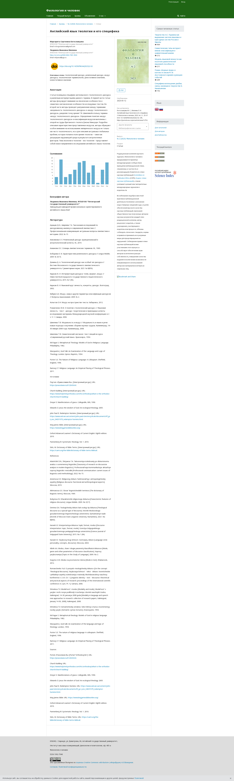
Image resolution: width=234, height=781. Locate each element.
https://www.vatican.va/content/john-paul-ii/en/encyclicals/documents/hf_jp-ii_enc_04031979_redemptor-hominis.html (80, 689)
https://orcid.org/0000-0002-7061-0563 (63, 55)
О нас (101, 16)
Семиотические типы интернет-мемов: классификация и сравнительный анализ (168, 50)
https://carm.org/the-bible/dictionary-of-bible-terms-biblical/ (73, 450)
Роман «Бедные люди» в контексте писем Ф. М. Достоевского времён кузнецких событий (168, 74)
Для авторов (160, 131)
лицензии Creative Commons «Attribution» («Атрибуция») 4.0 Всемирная (104, 762)
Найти (182, 16)
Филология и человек (63, 10)
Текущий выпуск (64, 16)
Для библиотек (161, 135)
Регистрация (174, 2)
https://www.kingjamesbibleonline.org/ (65, 428)
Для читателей (160, 128)
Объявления (90, 16)
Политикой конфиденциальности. (72, 767)
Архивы (78, 16)
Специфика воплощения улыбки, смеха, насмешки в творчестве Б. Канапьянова (168, 85)
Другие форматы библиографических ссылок (130, 126)
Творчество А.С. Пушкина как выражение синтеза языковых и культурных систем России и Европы (168, 38)
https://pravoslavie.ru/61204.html (63, 385)
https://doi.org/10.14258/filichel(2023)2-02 (76, 66)
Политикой (139, 778)
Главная (49, 16)
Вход (183, 2)
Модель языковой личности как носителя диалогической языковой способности (168, 61)
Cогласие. (54, 767)
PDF (122, 90)
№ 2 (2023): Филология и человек (80, 24)
